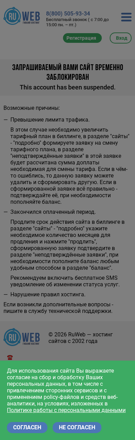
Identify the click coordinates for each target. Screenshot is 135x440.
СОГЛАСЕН (27, 427)
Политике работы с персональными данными (66, 410)
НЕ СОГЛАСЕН (77, 427)
